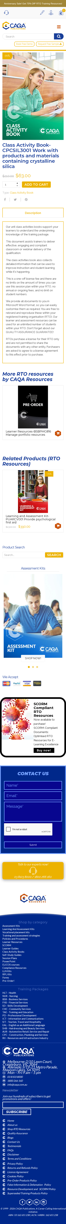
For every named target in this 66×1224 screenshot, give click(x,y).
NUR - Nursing (10, 995)
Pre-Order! (8, 980)
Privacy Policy (15, 1163)
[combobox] (33, 555)
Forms (5, 977)
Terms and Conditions (19, 1158)
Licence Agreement (17, 1172)
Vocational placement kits (16, 932)
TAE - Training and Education (17, 1012)
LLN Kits (7, 971)
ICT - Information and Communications (23, 1018)
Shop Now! (33, 658)
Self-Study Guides (11, 954)
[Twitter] (15, 200)
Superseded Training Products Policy (27, 1193)
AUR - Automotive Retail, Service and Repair (25, 1031)
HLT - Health (9, 992)
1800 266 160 (43, 877)
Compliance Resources (14, 967)
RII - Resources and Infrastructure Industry (25, 1038)
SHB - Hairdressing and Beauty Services (23, 1028)
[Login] (52, 12)
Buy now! (44, 750)
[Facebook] (4, 200)
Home (10, 1120)
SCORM (6, 945)
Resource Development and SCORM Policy (31, 1188)
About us (12, 1124)
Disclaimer (13, 1154)
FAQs (10, 1150)
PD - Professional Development (19, 1015)
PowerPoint (8, 961)
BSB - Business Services (15, 999)
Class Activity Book (21, 192)
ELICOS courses (11, 964)
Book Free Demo (24, 44)
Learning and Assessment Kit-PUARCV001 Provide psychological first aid (31, 519)
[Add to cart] (58, 433)
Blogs (10, 1137)
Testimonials (14, 1146)
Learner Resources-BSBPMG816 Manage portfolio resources (28, 433)
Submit (33, 845)
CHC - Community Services (16, 1008)
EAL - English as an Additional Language (23, 1025)
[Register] (43, 12)
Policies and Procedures (15, 938)
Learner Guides (10, 948)
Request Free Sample (49, 44)
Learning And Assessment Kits (18, 929)
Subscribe (16, 1112)
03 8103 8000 (23, 877)
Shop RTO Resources (18, 1129)
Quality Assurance (17, 1133)
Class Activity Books (13, 951)
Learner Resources (12, 941)
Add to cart (36, 184)
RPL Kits (7, 974)
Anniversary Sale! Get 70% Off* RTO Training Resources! (33, 3)
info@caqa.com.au (17, 1084)
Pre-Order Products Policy (22, 1180)
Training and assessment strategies (21, 935)
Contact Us (13, 1141)
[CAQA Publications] (14, 24)
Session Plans (9, 958)
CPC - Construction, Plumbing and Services (25, 1034)
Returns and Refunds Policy (22, 1167)
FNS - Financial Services (15, 1002)
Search (54, 555)
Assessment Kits (11, 925)
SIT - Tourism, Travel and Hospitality (21, 1021)
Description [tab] (33, 213)
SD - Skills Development (15, 1005)
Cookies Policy (15, 1176)
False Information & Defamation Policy (29, 1184)
